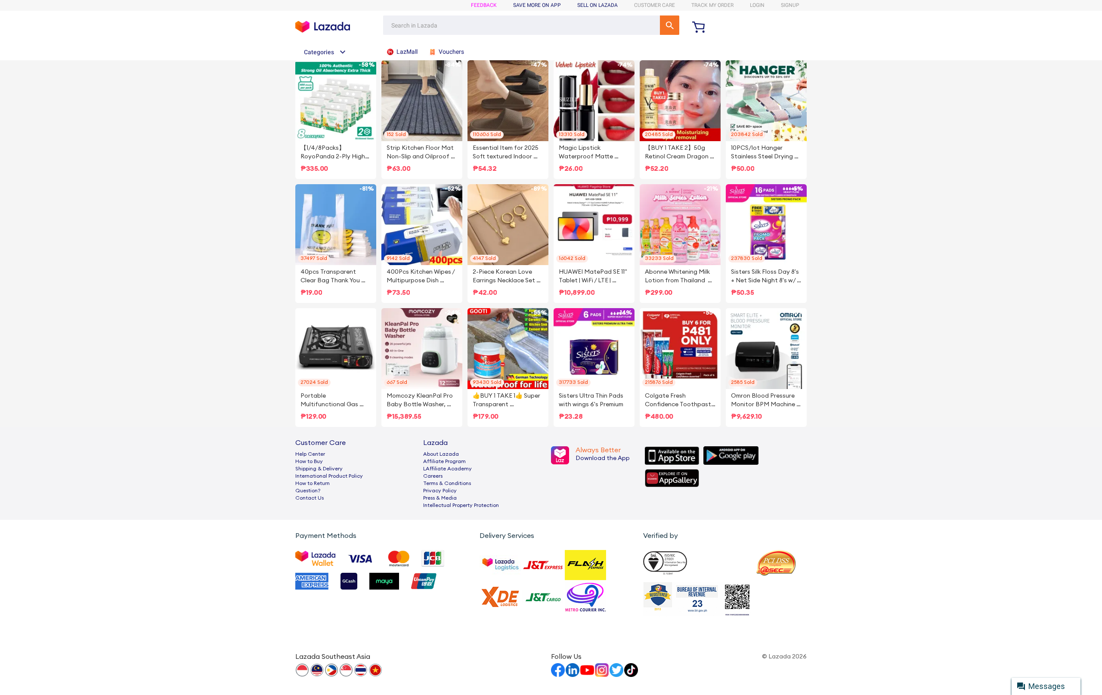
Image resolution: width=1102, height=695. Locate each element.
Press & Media (440, 497)
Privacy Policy (440, 490)
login (757, 5)
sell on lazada (597, 5)
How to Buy (309, 461)
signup (790, 5)
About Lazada (441, 454)
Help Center (310, 454)
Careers (433, 476)
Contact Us (309, 497)
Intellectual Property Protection (461, 505)
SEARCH (669, 25)
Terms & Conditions (447, 483)
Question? (308, 490)
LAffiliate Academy (447, 468)
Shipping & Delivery (319, 468)
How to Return (312, 483)
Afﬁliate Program (444, 461)
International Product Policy (329, 476)
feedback (484, 5)
